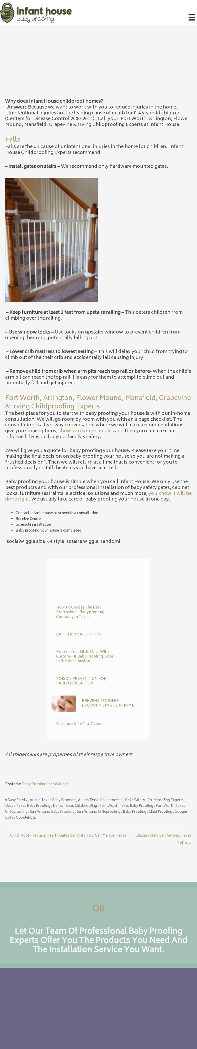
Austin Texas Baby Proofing (52, 800)
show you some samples (86, 431)
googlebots (26, 818)
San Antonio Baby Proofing (52, 812)
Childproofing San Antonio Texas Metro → (163, 836)
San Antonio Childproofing (98, 812)
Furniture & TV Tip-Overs (78, 724)
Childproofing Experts (165, 800)
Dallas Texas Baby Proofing (27, 806)
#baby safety (16, 800)
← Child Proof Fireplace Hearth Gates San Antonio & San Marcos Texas (66, 836)
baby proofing (134, 812)
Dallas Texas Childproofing (75, 806)
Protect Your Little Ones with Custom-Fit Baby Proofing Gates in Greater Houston (85, 656)
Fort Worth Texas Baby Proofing (126, 806)
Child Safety (135, 800)
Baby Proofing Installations (45, 784)
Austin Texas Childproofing (100, 800)
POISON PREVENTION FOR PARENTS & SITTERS (81, 681)
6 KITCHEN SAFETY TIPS (78, 634)
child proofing (160, 812)
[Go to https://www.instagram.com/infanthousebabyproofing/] (66, 1023)
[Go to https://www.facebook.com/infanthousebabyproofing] (56, 1023)
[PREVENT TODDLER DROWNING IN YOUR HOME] (64, 704)
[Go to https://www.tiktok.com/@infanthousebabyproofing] (77, 1023)
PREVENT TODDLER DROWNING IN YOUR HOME (108, 703)
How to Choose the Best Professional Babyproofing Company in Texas (80, 612)
